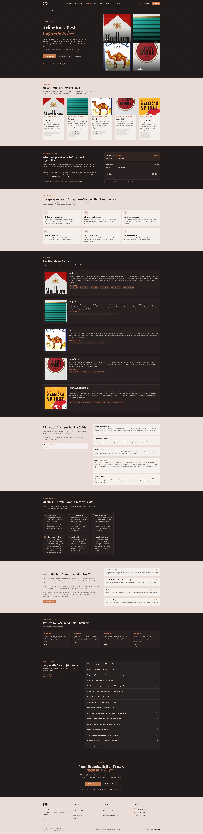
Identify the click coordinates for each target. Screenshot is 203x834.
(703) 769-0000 (145, 3)
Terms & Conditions (55, 830)
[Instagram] (44, 819)
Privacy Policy (46, 830)
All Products (109, 3)
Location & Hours (108, 810)
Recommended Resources (110, 815)
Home (44, 10)
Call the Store (111, 784)
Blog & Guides (107, 813)
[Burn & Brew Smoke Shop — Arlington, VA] (45, 3)
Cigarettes (88, 3)
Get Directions (156, 3)
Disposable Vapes (78, 810)
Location (117, 3)
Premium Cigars (77, 815)
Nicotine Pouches (72, 3)
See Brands (78, 56)
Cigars (95, 3)
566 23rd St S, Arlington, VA (51, 676)
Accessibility (65, 830)
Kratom (101, 3)
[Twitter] (51, 819)
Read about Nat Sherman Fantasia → (102, 470)
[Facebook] (47, 819)
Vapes (81, 3)
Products (49, 10)
